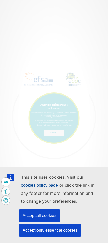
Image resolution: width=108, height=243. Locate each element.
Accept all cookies (39, 215)
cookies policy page (39, 185)
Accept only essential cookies (50, 230)
